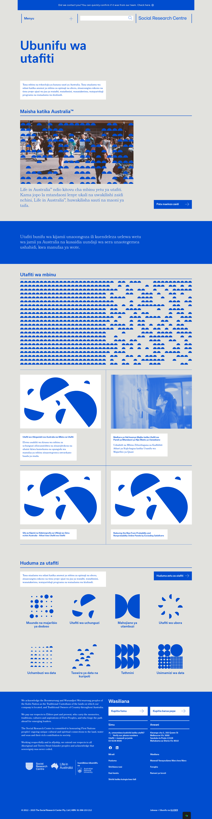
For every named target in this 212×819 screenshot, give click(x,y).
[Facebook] (110, 748)
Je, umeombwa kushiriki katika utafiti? (126, 733)
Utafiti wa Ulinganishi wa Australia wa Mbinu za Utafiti (48, 437)
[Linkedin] (117, 748)
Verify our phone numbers (125, 735)
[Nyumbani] (163, 18)
